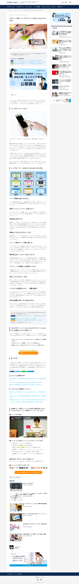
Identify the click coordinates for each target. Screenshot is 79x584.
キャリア (53, 6)
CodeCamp (10, 574)
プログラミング (11, 6)
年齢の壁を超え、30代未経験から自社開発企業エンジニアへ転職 (28, 320)
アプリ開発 (37, 6)
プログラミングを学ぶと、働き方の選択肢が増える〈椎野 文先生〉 (26, 401)
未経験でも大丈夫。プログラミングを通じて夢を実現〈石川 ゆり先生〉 (27, 399)
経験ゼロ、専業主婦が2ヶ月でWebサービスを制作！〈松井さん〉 (26, 384)
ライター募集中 (18, 574)
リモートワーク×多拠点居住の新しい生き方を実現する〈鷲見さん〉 (27, 382)
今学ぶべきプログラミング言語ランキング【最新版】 (26, 318)
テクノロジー (29, 6)
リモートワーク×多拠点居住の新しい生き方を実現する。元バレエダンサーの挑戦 (29, 62)
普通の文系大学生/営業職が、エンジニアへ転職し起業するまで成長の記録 (28, 63)
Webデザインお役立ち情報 (15, 477)
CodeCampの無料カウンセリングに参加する (27, 472)
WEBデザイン (20, 6)
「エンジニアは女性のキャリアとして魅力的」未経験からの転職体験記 (28, 60)
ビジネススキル (45, 6)
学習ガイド (60, 6)
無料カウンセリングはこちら (27, 352)
